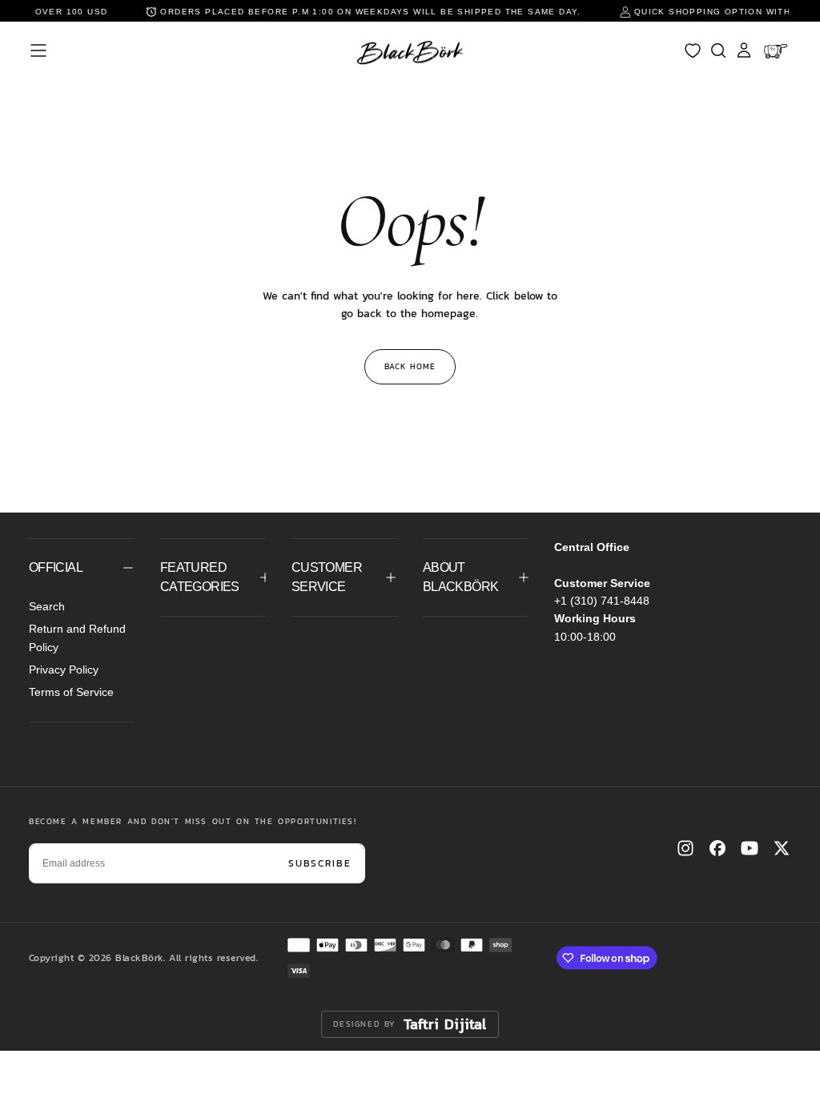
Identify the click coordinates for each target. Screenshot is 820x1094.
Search (47, 606)
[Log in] (744, 50)
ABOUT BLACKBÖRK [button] (460, 577)
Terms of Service (71, 692)
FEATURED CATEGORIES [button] (199, 577)
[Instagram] (685, 848)
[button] (38, 50)
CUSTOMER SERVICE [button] (326, 577)
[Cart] (777, 50)
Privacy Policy (63, 669)
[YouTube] (749, 848)
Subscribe (320, 863)
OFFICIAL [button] (55, 567)
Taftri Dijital (445, 1024)
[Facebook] (717, 848)
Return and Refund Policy (77, 637)
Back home (410, 366)
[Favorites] (692, 50)
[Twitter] (781, 848)
